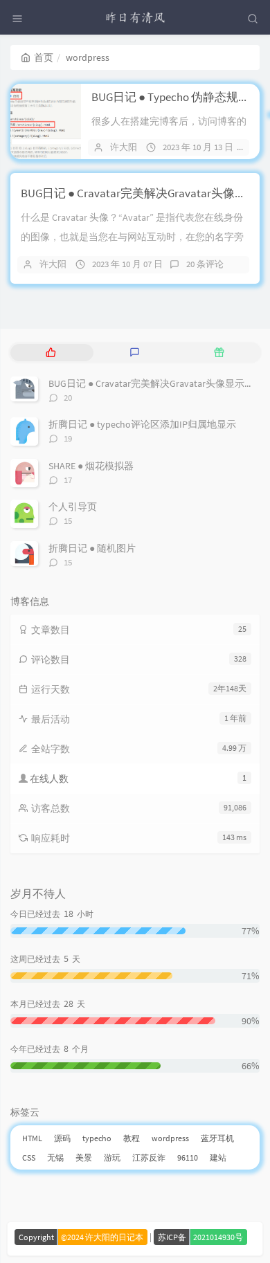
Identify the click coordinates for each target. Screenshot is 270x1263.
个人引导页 (72, 506)
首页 (43, 57)
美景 (83, 1157)
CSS (28, 1157)
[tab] (51, 353)
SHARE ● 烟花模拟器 (91, 466)
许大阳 (123, 147)
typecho (96, 1138)
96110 (187, 1157)
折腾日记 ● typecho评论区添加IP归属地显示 (142, 424)
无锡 (55, 1157)
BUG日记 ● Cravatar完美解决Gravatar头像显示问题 (156, 383)
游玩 (112, 1157)
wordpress (170, 1138)
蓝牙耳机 (217, 1138)
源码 (62, 1138)
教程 (131, 1138)
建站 (218, 1157)
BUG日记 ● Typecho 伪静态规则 (170, 97)
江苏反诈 (148, 1157)
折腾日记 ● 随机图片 (92, 548)
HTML (32, 1138)
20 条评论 (205, 264)
